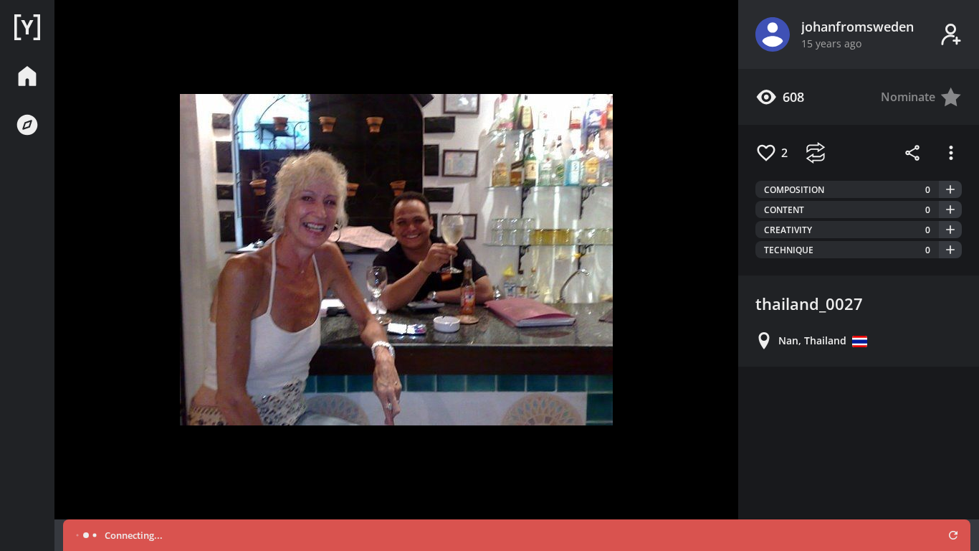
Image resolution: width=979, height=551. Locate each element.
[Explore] (27, 124)
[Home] (27, 27)
